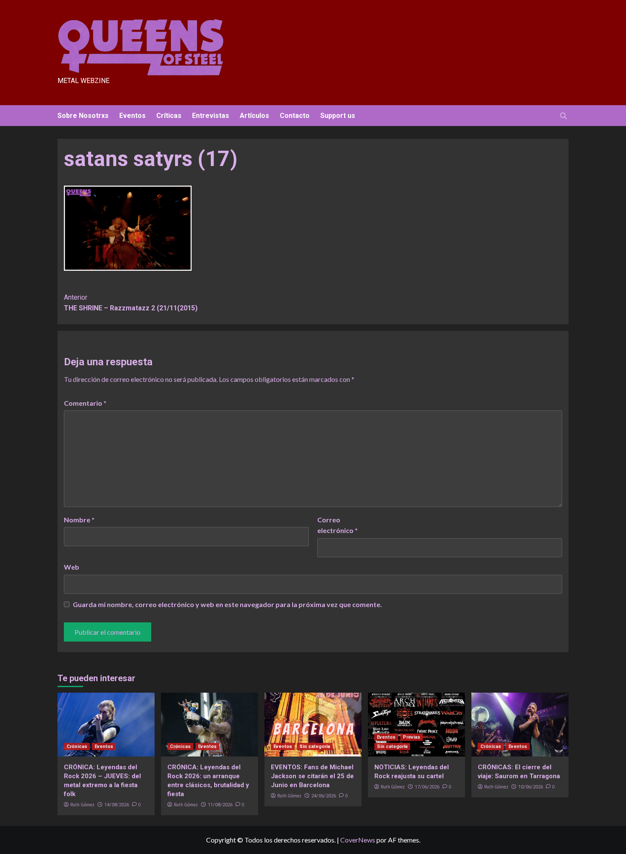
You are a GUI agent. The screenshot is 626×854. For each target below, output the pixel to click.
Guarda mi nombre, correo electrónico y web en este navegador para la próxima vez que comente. (227, 604)
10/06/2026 (530, 787)
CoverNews (357, 840)
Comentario (85, 403)
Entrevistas (210, 116)
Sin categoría (314, 746)
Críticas (168, 116)
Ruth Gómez (82, 805)
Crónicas (76, 746)
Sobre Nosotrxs (83, 116)
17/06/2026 (427, 787)
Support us (337, 116)
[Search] (563, 116)
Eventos (132, 116)
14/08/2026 (116, 805)
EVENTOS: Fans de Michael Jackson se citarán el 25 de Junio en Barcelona (312, 776)
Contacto (295, 116)
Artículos (254, 116)
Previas (411, 737)
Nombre (79, 520)
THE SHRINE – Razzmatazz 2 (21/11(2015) (131, 302)
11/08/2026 (220, 805)
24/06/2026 (323, 796)
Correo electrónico (337, 525)
